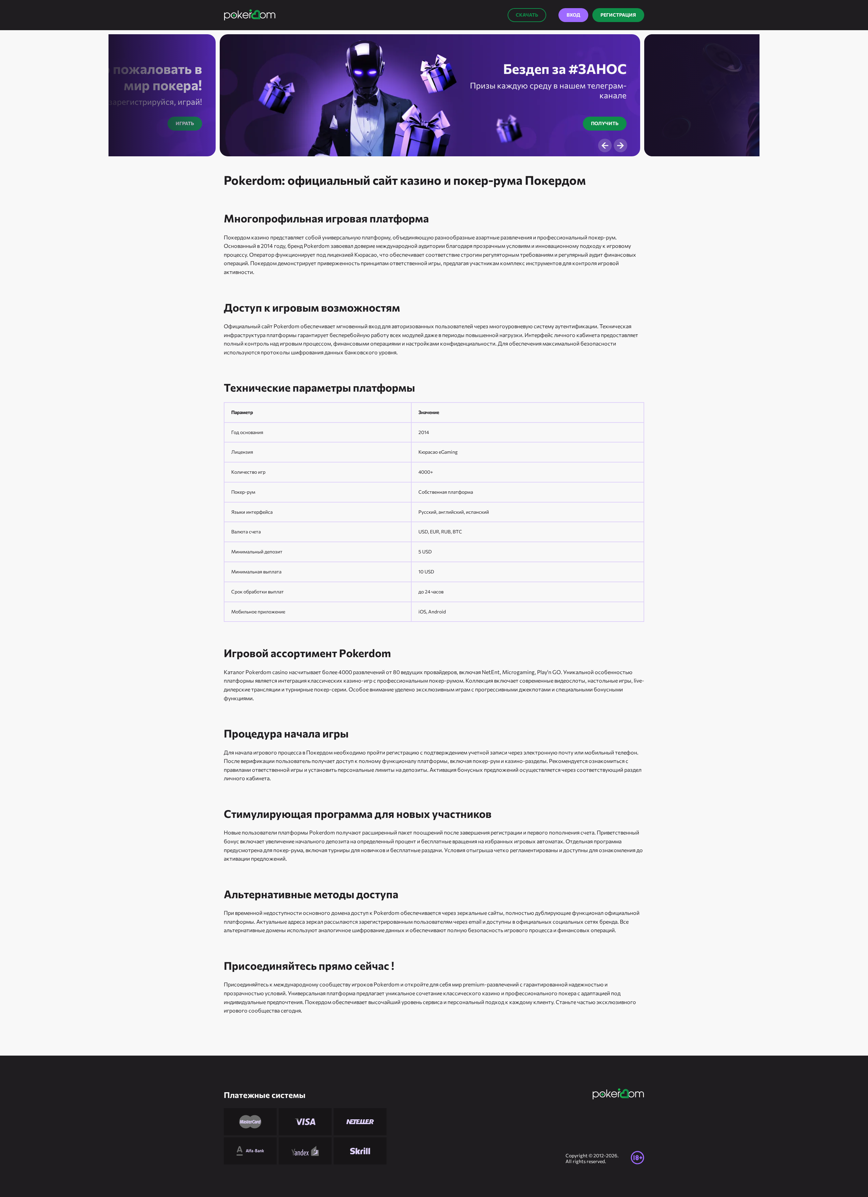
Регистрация (618, 15)
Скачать (527, 15)
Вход (573, 15)
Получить (604, 123)
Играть (185, 123)
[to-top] (658, 1176)
